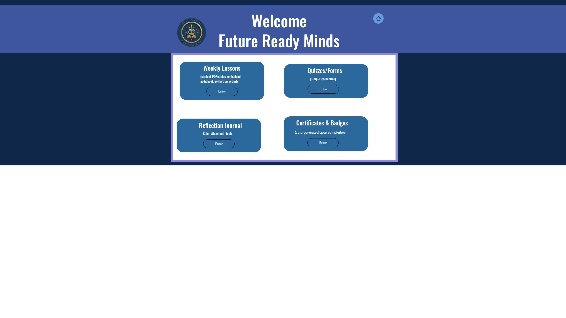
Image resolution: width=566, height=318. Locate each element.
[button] (222, 91)
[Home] (378, 18)
